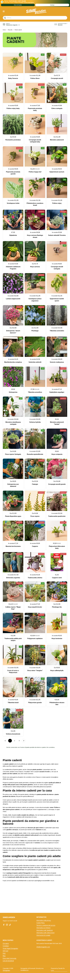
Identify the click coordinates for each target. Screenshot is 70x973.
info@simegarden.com (43, 947)
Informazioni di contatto (43, 935)
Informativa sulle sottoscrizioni (45, 932)
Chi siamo (6, 943)
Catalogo (52, 5)
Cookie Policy (40, 923)
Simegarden (6, 970)
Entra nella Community (9, 958)
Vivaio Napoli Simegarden (10, 948)
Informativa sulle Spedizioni (44, 930)
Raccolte (10, 29)
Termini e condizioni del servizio (45, 925)
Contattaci (6, 946)
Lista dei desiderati (8, 961)
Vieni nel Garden (18, 5)
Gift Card (5, 951)
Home (4, 29)
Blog (4, 956)
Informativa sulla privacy (43, 920)
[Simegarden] (36, 11)
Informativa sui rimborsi (43, 928)
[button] (11, 24)
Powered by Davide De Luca (58, 969)
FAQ (4, 953)
